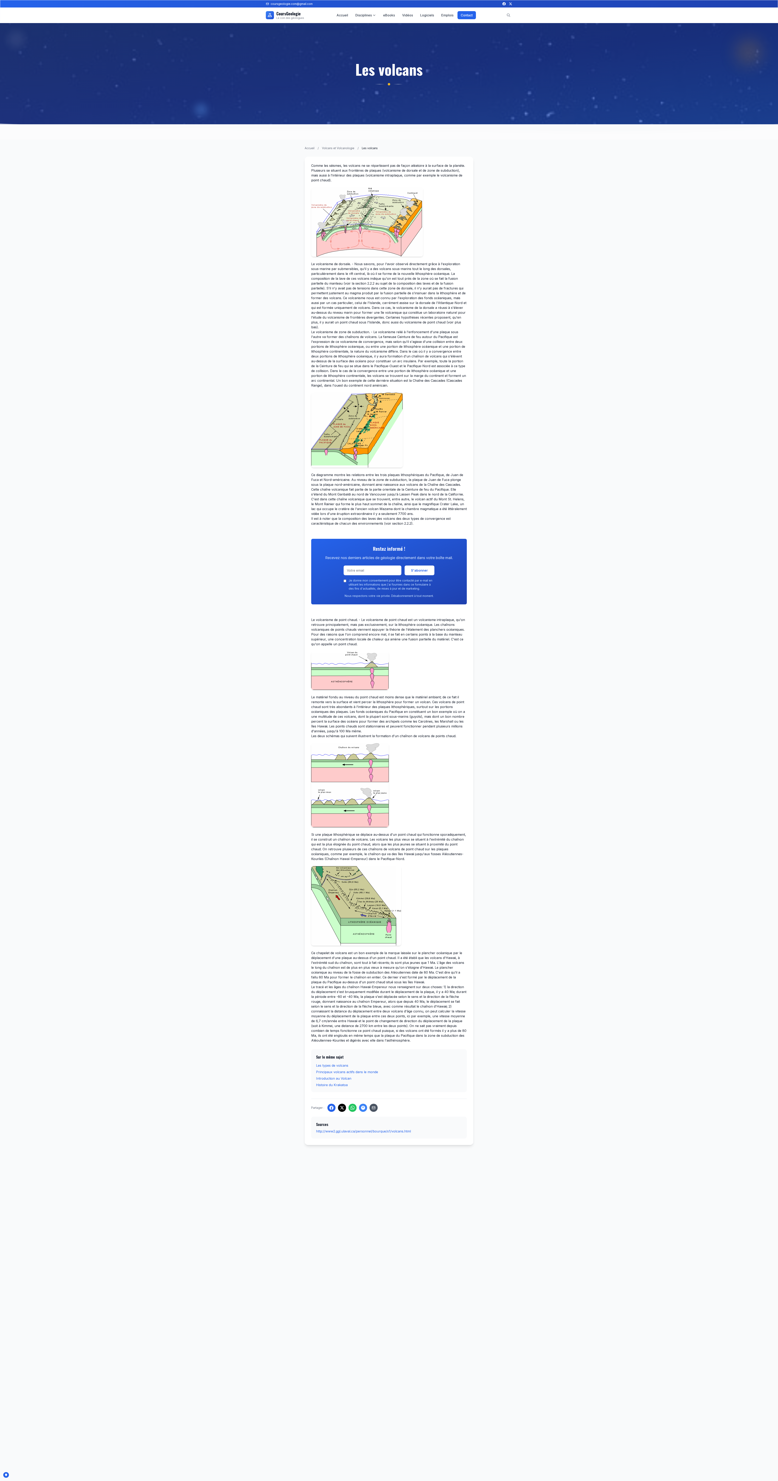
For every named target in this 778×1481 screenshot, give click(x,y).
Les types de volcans (332, 1065)
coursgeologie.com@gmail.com (292, 3)
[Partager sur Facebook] (331, 1108)
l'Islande (374, 303)
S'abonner (419, 570)
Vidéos (407, 15)
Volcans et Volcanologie (338, 148)
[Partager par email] (374, 1108)
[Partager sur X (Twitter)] (342, 1108)
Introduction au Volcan (333, 1078)
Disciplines (363, 15)
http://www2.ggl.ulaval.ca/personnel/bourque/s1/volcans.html (363, 1131)
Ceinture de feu (409, 337)
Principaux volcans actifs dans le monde (347, 1072)
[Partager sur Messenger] (363, 1108)
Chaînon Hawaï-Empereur (346, 859)
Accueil (342, 15)
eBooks (389, 15)
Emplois (447, 15)
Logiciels (427, 15)
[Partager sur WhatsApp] (352, 1108)
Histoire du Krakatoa (332, 1085)
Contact (467, 15)
